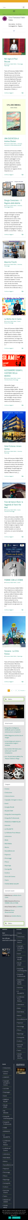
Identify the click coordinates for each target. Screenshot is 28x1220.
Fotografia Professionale (12, 818)
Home (4, 14)
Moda (6, 840)
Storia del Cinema (10, 876)
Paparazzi (8, 854)
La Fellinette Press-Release (12, 833)
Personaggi (20, 64)
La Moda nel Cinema (6, 1149)
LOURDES (19, 907)
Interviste (20, 143)
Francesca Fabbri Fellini (11, 64)
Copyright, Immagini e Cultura (13, 800)
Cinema (7, 789)
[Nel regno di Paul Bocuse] (14, 47)
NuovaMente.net (10, 851)
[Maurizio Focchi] (14, 249)
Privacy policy (16, 1217)
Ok (10, 1217)
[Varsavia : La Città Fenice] (14, 631)
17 (16, 690)
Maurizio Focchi (10, 262)
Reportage (6, 65)
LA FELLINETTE (9, 829)
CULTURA (6, 1088)
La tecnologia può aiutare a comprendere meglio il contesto (13, 743)
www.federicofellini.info (9, 940)
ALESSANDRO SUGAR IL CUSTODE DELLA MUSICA (13, 373)
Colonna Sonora (9, 796)
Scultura (7, 873)
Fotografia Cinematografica (13, 814)
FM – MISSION (5, 1112)
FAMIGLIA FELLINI (6, 1100)
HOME (5, 1128)
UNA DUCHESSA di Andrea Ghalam (11, 140)
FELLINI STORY (9, 811)
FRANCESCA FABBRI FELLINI (12, 822)
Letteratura (7, 145)
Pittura (11, 207)
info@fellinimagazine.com (9, 935)
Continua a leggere (8, 93)
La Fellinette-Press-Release (7, 1143)
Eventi (19, 321)
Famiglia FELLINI (9, 807)
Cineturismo (8, 792)
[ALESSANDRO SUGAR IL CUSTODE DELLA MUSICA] (14, 360)
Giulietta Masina (16, 916)
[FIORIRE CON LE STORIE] (14, 559)
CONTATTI (6, 1077)
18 (18, 690)
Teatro (7, 880)
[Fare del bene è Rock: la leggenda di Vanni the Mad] (14, 490)
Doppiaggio (6, 1092)
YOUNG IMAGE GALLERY (15, 145)
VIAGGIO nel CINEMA (6, 1201)
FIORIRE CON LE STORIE (13, 580)
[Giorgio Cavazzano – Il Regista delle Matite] (14, 188)
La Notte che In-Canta (12, 319)
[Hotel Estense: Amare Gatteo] (14, 426)
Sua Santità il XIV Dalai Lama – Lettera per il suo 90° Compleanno (13, 751)
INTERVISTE (6, 1131)
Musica (6, 323)
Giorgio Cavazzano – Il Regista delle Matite (13, 201)
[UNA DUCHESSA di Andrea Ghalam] (14, 117)
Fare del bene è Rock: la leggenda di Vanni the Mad (13, 505)
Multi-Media (8, 843)
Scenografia (8, 869)
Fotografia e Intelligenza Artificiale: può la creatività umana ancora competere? (13, 730)
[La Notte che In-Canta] (14, 306)
